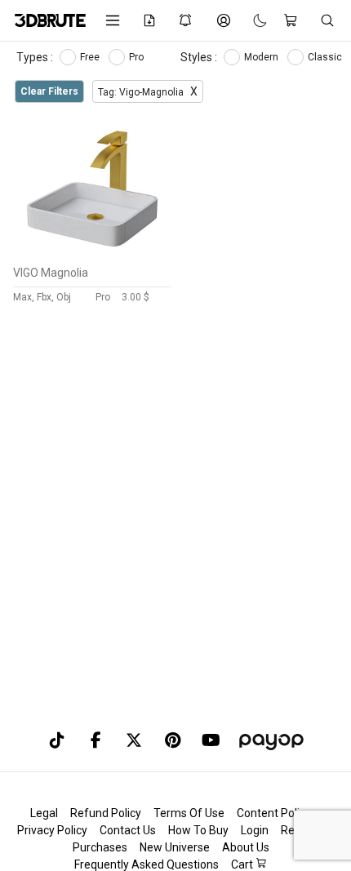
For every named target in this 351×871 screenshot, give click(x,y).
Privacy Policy (52, 830)
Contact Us (128, 830)
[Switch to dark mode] (252, 20)
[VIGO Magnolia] (92, 253)
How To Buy (198, 830)
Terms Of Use (188, 813)
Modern (262, 57)
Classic (326, 57)
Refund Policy (105, 813)
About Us (245, 847)
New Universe (175, 847)
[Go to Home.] (48, 20)
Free (91, 57)
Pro (137, 57)
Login (255, 830)
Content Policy (274, 813)
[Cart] (293, 20)
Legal (44, 813)
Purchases (100, 847)
